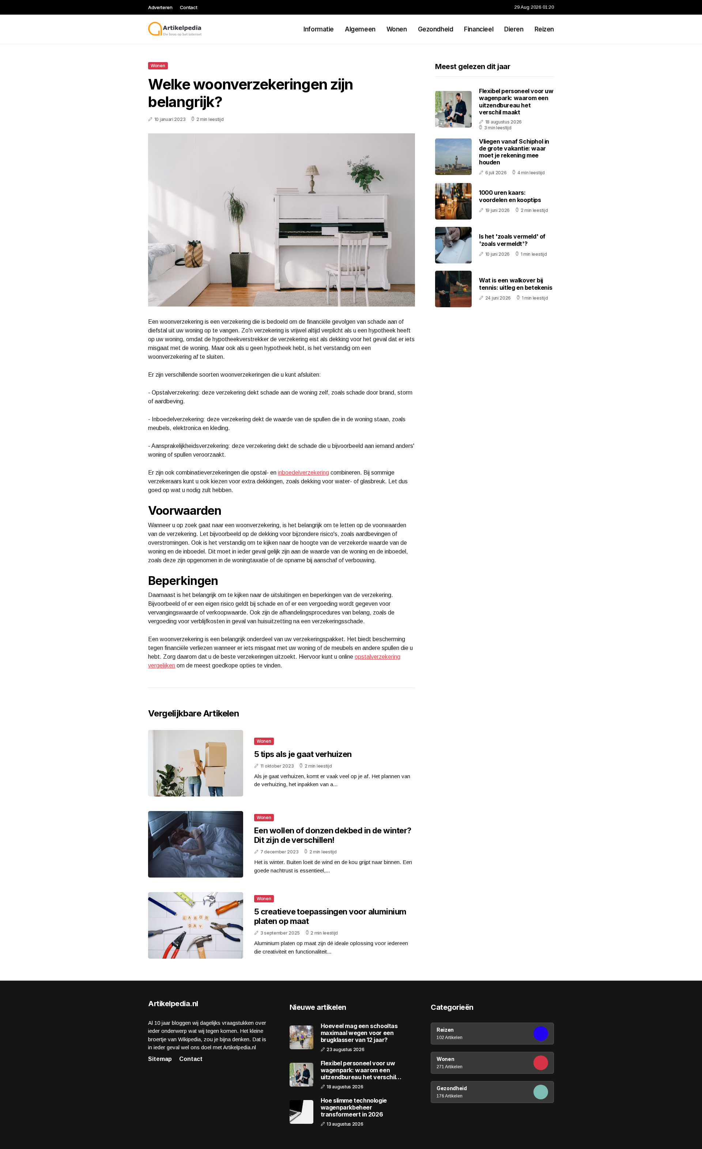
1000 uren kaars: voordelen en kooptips (510, 196)
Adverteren (160, 7)
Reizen (544, 29)
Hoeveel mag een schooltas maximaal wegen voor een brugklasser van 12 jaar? (359, 1033)
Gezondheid (435, 29)
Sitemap (160, 1059)
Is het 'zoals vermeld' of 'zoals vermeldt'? (512, 240)
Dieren (513, 29)
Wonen (396, 29)
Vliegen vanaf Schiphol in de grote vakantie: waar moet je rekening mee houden (514, 152)
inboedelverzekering (303, 472)
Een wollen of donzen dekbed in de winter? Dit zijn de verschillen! (332, 835)
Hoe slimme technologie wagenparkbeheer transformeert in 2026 (354, 1107)
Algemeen (360, 29)
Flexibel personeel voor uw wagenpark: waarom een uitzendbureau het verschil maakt (516, 101)
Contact (188, 7)
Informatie (318, 29)
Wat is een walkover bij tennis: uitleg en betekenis (515, 284)
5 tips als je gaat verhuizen (303, 754)
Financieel (478, 29)
